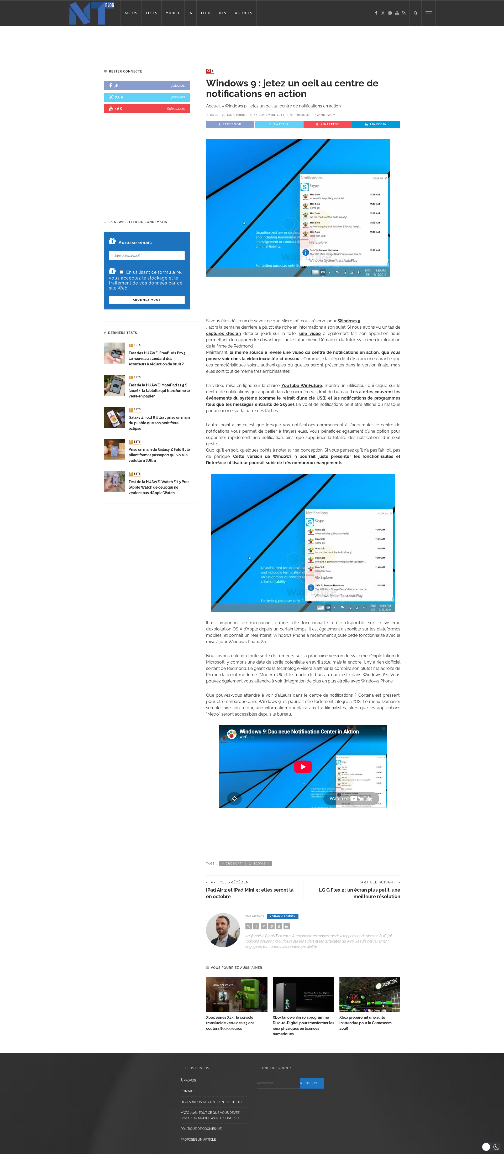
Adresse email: (135, 242)
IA (190, 13)
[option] (236, 1004)
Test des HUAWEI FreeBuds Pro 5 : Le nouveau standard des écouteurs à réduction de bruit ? (158, 358)
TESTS (152, 13)
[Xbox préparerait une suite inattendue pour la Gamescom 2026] (370, 994)
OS (210, 71)
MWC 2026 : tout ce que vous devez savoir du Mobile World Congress (210, 1115)
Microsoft (304, 115)
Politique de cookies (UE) (201, 1129)
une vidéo (310, 333)
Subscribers (176, 109)
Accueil (213, 106)
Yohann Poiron (235, 115)
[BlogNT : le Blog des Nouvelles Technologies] (91, 12)
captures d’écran (223, 333)
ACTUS (131, 13)
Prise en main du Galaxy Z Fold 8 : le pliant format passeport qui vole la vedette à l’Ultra (159, 455)
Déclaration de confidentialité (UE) (211, 1102)
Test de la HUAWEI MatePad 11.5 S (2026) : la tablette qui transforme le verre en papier (159, 390)
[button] (491, 1146)
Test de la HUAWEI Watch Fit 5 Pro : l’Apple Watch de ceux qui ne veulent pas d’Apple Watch (159, 487)
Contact (188, 1091)
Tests (135, 345)
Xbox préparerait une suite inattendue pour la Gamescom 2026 (365, 1023)
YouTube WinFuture (301, 385)
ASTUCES (244, 13)
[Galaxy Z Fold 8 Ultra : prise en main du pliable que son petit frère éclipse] (114, 417)
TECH (206, 13)
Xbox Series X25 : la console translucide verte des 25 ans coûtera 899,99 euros (230, 1023)
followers (178, 85)
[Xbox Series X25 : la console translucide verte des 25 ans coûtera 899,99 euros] (236, 994)
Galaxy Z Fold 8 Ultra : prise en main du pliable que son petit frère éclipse (159, 423)
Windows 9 (326, 115)
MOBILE (173, 13)
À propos (188, 1080)
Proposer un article (198, 1139)
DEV (223, 13)
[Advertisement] (100, 43)
